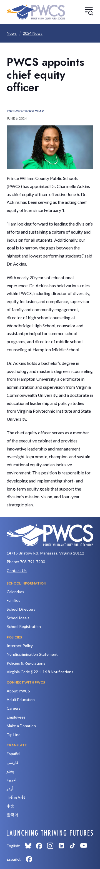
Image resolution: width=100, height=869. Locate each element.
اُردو (10, 788)
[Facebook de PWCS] (29, 859)
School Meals (18, 617)
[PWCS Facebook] (39, 845)
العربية (12, 779)
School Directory (21, 609)
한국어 (12, 814)
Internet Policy (20, 645)
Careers (14, 708)
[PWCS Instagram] (50, 845)
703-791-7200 (32, 561)
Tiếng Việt (16, 797)
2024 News (32, 33)
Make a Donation (21, 725)
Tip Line (14, 734)
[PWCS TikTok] (72, 845)
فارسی (12, 762)
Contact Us (17, 570)
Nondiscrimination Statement (32, 654)
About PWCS (18, 691)
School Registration (24, 626)
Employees (16, 717)
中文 (10, 806)
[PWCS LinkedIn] (61, 845)
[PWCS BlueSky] (28, 845)
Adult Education (21, 699)
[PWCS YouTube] (83, 845)
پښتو (10, 771)
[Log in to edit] (50, 833)
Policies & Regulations (26, 663)
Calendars (15, 591)
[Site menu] (88, 11)
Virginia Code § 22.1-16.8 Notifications (40, 671)
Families (13, 600)
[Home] (36, 11)
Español (13, 753)
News (12, 33)
